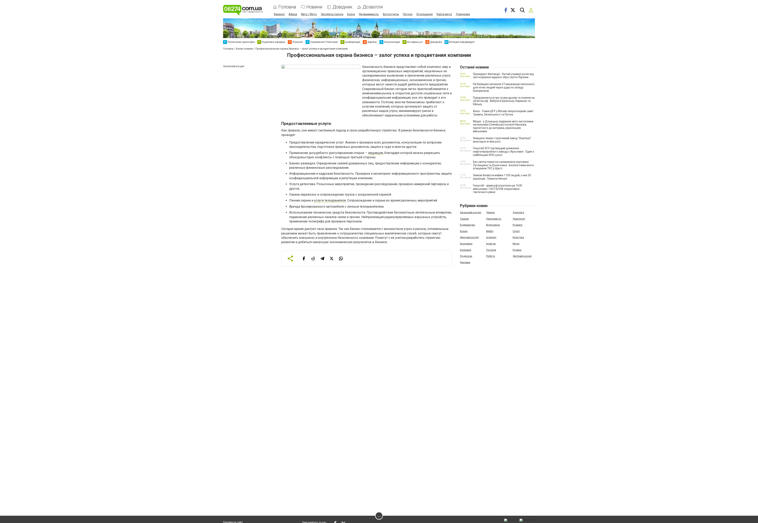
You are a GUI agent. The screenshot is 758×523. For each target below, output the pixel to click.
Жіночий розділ (469, 237)
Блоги (351, 14)
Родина (517, 249)
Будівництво (467, 224)
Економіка (466, 243)
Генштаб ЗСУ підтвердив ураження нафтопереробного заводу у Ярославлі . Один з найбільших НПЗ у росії (503, 152)
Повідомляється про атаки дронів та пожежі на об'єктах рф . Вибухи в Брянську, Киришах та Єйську (504, 101)
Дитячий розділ (522, 256)
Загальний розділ (470, 212)
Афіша (293, 14)
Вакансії (279, 14)
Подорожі (466, 256)
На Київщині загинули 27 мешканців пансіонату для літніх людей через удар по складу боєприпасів (504, 87)
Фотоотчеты (391, 14)
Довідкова (463, 14)
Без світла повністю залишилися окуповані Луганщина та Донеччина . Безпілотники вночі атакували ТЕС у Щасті (503, 165)
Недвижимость (369, 14)
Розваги (517, 224)
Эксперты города (332, 14)
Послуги (491, 249)
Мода (516, 243)
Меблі (489, 231)
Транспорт (519, 218)
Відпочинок (493, 224)
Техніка (490, 212)
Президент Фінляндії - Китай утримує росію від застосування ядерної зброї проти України (503, 75)
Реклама (465, 262)
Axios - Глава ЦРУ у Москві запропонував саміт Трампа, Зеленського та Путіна (503, 113)
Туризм (464, 218)
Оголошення (424, 14)
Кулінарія (465, 249)
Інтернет (491, 237)
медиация (375, 153)
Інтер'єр (491, 243)
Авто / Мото (309, 14)
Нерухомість (493, 218)
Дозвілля (373, 7)
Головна (287, 7)
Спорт (516, 231)
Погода (407, 14)
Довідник (342, 7)
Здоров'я (518, 212)
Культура (518, 237)
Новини (314, 7)
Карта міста (444, 14)
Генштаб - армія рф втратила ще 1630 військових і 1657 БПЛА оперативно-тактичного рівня (497, 189)
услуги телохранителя (330, 200)
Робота (490, 256)
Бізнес (464, 231)
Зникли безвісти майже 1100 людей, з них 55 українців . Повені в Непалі (502, 177)
